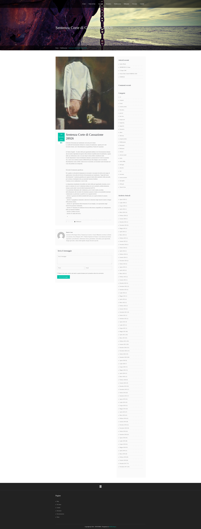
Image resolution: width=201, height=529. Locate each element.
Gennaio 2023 (123, 280)
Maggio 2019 (122, 408)
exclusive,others (123, 106)
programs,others (123, 138)
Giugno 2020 (122, 367)
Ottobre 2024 (122, 247)
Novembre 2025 (123, 225)
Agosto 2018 (122, 437)
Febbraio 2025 (123, 238)
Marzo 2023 (122, 273)
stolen (121, 158)
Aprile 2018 (122, 450)
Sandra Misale (123, 64)
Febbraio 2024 (123, 254)
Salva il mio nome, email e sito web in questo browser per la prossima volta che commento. (81, 273)
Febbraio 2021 (123, 341)
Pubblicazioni (117, 4)
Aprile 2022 (122, 299)
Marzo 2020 (122, 376)
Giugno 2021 (122, 328)
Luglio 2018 (122, 441)
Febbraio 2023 (123, 276)
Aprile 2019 (122, 412)
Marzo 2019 (122, 415)
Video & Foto (91, 4)
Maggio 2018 (122, 447)
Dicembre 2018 (123, 424)
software (121, 151)
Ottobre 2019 (122, 392)
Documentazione (60, 514)
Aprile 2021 (122, 334)
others (121, 132)
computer (122, 100)
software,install (123, 155)
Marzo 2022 (122, 302)
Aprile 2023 (122, 270)
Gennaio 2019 (123, 421)
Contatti (142, 4)
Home (57, 48)
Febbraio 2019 (123, 418)
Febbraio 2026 (123, 215)
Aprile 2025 (122, 231)
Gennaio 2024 (123, 257)
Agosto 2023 (122, 267)
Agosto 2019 (122, 399)
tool (120, 171)
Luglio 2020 (122, 363)
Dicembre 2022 (123, 283)
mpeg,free (122, 126)
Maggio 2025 (122, 228)
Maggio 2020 (122, 370)
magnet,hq (122, 122)
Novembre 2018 (123, 428)
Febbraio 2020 (123, 379)
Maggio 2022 (122, 296)
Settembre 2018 (123, 434)
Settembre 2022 (123, 289)
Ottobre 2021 (122, 315)
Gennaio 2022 (123, 309)
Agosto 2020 (122, 360)
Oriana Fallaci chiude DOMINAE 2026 (128, 73)
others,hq (122, 135)
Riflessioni (126, 4)
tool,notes (122, 174)
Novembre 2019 (123, 389)
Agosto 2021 (122, 321)
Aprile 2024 (122, 251)
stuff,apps (122, 164)
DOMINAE (122, 77)
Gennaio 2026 (123, 218)
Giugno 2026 (122, 205)
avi (120, 97)
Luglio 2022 (122, 292)
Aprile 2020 (122, 373)
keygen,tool (122, 119)
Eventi (84, 4)
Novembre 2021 (123, 312)
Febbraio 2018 (123, 457)
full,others (122, 110)
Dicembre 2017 (123, 463)
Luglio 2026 (122, 202)
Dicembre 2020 (123, 347)
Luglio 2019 (122, 402)
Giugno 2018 (122, 444)
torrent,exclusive (123, 177)
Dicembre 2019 (123, 386)
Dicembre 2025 (123, 222)
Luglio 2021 (122, 325)
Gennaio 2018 (123, 460)
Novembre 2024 (123, 244)
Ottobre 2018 (122, 431)
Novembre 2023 (123, 260)
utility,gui (122, 184)
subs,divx (122, 167)
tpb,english (122, 180)
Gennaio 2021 (123, 344)
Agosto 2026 (122, 199)
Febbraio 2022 (123, 305)
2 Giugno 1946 (123, 70)
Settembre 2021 (123, 318)
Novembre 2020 (123, 350)
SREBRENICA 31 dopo (125, 67)
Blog (58, 501)
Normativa (108, 4)
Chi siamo (134, 4)
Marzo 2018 (122, 453)
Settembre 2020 (123, 357)
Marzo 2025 (122, 234)
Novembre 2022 (123, 286)
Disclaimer (59, 510)
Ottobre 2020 (122, 354)
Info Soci (100, 4)
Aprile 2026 (122, 209)
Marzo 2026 (122, 212)
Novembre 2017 (123, 466)
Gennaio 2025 (123, 241)
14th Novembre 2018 (61, 137)
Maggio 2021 (122, 331)
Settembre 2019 (123, 395)
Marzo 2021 (122, 338)
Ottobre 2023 (122, 263)
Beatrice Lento (70, 221)
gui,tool (121, 113)
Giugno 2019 (122, 405)
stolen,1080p (122, 161)
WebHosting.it (112, 526)
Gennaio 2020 (123, 383)
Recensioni (122, 145)
